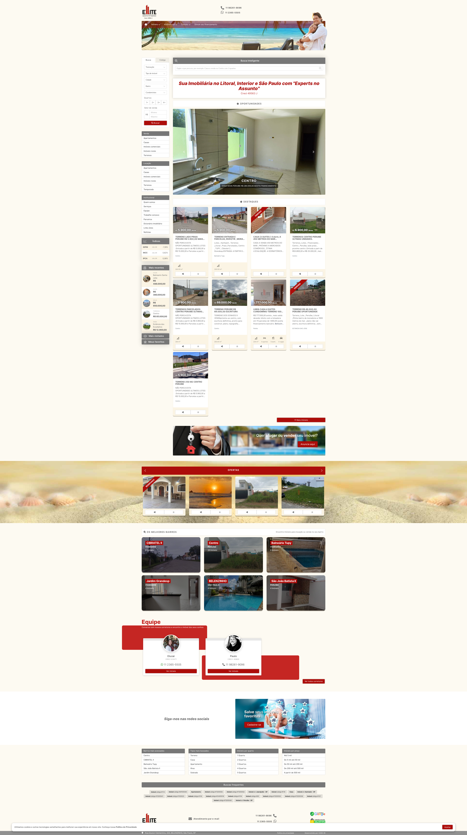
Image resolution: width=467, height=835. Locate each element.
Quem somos (149, 202)
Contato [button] (184, 24)
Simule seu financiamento (205, 24)
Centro (147, 755)
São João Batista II (152, 768)
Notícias (147, 232)
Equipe (147, 211)
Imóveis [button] (154, 24)
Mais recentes (156, 267)
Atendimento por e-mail (206, 819)
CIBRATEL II (149, 760)
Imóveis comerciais (152, 146)
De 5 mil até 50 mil (292, 760)
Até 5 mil (288, 755)
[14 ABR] (146, 292)
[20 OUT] (146, 326)
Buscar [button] (156, 123)
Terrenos (148, 155)
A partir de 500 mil (292, 772)
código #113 (158, 792)
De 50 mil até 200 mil (293, 764)
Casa (192, 760)
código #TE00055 (214, 792)
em (258, 792)
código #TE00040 (223, 800)
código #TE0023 (175, 796)
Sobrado (194, 772)
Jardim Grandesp (151, 772)
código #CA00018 (215, 796)
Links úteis (148, 228)
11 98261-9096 (234, 8)
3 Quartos (241, 764)
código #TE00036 (294, 796)
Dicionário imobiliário (153, 223)
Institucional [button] (169, 24)
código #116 (195, 796)
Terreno (193, 755)
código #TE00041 (154, 796)
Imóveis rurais (150, 151)
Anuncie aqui (308, 444)
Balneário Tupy (150, 764)
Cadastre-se (254, 724)
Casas (146, 142)
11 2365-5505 (232, 12)
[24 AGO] (146, 278)
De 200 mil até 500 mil (294, 768)
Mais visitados (156, 336)
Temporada (149, 189)
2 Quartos (241, 760)
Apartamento (196, 764)
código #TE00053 (272, 796)
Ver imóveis (171, 671)
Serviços (147, 206)
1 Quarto (241, 755)
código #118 (235, 796)
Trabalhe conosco (151, 215)
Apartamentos (150, 138)
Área (192, 768)
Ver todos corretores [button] (314, 681)
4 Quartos (241, 768)
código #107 (314, 796)
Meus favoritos (156, 341)
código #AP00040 (178, 792)
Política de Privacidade (126, 827)
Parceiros (148, 219)
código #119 (278, 792)
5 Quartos (241, 772)
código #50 (252, 796)
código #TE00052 (235, 792)
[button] (184, 152)
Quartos (147, 98)
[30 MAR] (146, 303)
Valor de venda (150, 108)
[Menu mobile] (146, 24)
